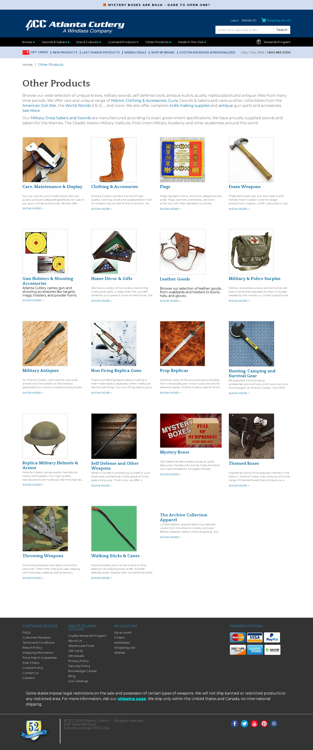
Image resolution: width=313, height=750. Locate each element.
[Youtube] (254, 723)
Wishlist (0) (249, 20)
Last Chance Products (101, 52)
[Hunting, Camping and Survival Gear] (251, 343)
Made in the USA (191, 42)
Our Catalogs (78, 681)
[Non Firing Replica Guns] (113, 343)
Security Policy (79, 666)
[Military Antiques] (45, 343)
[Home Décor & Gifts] (113, 251)
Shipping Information (38, 652)
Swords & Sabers (55, 42)
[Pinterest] (264, 723)
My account (123, 632)
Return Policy (32, 647)
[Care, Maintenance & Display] (45, 159)
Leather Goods (175, 279)
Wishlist (119, 652)
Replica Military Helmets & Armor (50, 465)
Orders (119, 637)
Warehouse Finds (81, 646)
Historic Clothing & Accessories (138, 100)
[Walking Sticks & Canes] (114, 528)
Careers (28, 678)
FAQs (26, 632)
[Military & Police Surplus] (251, 251)
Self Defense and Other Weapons (115, 466)
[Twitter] (244, 723)
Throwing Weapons (42, 556)
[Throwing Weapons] (45, 528)
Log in (235, 20)
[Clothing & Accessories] (113, 159)
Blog (71, 676)
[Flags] (182, 159)
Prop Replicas (174, 370)
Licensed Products (122, 42)
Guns (173, 100)
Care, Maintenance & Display (52, 186)
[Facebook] (234, 723)
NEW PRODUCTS (65, 52)
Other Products (157, 42)
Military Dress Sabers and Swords (61, 118)
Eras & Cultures (88, 42)
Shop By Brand (163, 52)
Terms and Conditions (38, 642)
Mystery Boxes (174, 452)
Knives (27, 42)
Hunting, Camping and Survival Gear (252, 373)
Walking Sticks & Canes (115, 556)
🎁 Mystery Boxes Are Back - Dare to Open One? (156, 5)
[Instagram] (274, 723)
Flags (165, 186)
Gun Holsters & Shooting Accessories (47, 281)
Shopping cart (124, 647)
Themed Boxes (244, 463)
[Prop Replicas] (182, 343)
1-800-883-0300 (266, 52)
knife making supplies (190, 105)
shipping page (132, 699)
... (105, 105)
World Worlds (78, 105)
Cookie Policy (32, 668)
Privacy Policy (78, 661)
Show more (33, 208)
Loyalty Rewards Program (87, 635)
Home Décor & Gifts (111, 278)
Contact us (30, 673)
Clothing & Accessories (114, 186)
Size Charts (30, 662)
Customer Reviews (36, 637)
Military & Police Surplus (254, 278)
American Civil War (39, 105)
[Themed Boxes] (251, 436)
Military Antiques (40, 370)
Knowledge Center (82, 671)
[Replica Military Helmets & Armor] (45, 436)
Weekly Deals (135, 52)
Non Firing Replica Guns (116, 370)
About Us (75, 640)
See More (31, 110)
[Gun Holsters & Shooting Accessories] (45, 251)
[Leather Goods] (183, 251)
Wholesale (76, 656)
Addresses (122, 642)
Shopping (279, 20)
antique (226, 105)
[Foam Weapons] (251, 159)
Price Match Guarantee (39, 657)
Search (282, 30)
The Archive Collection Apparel (183, 517)
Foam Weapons (245, 186)
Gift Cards (39, 52)
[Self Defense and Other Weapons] (114, 436)
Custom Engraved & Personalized (207, 52)
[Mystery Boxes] (191, 430)
